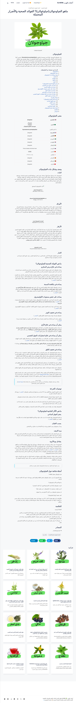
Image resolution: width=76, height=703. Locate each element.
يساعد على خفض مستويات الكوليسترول (46, 88)
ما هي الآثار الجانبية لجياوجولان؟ (51, 99)
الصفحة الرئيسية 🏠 (55, 700)
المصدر (54, 280)
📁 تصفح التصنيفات (37, 2)
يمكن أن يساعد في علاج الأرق (49, 92)
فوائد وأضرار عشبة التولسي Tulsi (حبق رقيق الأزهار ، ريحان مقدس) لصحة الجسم (14, 601)
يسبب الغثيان (53, 102)
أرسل (41, 540)
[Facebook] (24, 699)
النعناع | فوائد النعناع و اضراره (65, 663)
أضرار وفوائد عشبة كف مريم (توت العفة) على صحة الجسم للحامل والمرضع (38, 570)
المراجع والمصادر (56, 530)
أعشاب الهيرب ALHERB (65, 3)
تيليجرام (18, 2)
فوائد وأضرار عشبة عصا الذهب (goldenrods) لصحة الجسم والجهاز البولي (62, 601)
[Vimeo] (11, 699)
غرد (49, 540)
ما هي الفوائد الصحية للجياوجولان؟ (50, 83)
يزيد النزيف (53, 104)
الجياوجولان (55, 71)
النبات (54, 76)
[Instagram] (17, 699)
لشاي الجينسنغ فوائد (44, 374)
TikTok (12, 2)
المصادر (56, 111)
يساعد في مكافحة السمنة (50, 87)
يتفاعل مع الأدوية (52, 106)
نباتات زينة (45, 534)
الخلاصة (56, 109)
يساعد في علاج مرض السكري (49, 85)
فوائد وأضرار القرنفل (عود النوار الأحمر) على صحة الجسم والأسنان (62, 633)
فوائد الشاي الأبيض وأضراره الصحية (40, 600)
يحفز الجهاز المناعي (51, 101)
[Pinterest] (8, 699)
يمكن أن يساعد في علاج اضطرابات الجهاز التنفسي (44, 94)
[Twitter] (21, 699)
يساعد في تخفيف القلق (50, 95)
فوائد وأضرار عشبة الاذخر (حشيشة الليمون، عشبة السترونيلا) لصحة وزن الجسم (14, 570)
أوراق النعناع (20, 381)
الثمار (54, 82)
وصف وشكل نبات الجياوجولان (51, 75)
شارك (56, 540)
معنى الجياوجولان (54, 73)
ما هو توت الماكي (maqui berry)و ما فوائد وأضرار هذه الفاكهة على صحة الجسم (38, 633)
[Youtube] (4, 699)
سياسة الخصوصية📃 (47, 700)
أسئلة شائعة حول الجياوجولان (51, 108)
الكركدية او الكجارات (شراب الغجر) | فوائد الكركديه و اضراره (15, 664)
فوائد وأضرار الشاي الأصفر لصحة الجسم (15, 632)
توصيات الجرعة (54, 97)
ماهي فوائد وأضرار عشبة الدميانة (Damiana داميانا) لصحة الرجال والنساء (38, 664)
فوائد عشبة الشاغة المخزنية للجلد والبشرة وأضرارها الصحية (63, 570)
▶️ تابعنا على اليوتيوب (26, 2)
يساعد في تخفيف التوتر (50, 90)
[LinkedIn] (14, 699)
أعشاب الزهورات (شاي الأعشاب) (54, 534)
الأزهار (54, 80)
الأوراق (53, 78)
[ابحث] (7, 2)
